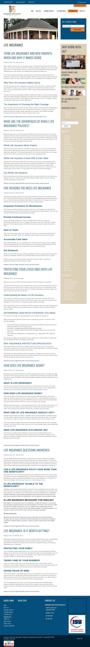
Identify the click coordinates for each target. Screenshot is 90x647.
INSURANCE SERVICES (48, 11)
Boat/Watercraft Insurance (71, 281)
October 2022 (68, 214)
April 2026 (67, 141)
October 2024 (68, 172)
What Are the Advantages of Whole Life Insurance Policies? (29, 123)
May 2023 (67, 202)
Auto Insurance (68, 280)
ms (46, 116)
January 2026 (68, 146)
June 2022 (67, 221)
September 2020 (68, 258)
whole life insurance (44, 183)
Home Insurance (68, 288)
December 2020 (68, 253)
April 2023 (67, 204)
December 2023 (68, 190)
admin (22, 62)
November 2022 (68, 213)
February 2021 (68, 249)
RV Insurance (68, 297)
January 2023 (68, 209)
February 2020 (68, 270)
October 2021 (68, 235)
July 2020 (66, 262)
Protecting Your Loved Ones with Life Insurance (28, 271)
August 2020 (67, 260)
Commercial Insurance (70, 283)
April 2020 (67, 267)
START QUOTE (77, 30)
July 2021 (66, 241)
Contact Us (82, 11)
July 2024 (66, 178)
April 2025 (67, 162)
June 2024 (67, 179)
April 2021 (67, 246)
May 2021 (67, 244)
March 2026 (67, 143)
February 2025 (68, 165)
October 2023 (68, 193)
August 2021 (67, 239)
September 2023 (68, 195)
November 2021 (68, 234)
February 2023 (68, 207)
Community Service (69, 285)
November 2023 (68, 192)
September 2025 (68, 153)
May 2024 (67, 181)
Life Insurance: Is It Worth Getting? (26, 530)
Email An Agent (20, 2)
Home (32, 11)
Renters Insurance (69, 295)
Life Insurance (11, 116)
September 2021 (68, 237)
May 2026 (67, 139)
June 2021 (67, 242)
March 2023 (67, 206)
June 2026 (67, 137)
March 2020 (67, 269)
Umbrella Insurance (69, 299)
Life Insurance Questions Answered (26, 450)
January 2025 (68, 167)
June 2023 (67, 200)
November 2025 (68, 150)
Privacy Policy (7, 623)
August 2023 (67, 197)
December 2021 (68, 232)
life (44, 116)
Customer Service (61, 11)
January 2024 (68, 188)
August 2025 (67, 155)
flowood (20, 116)
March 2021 (67, 248)
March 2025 (67, 164)
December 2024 (68, 169)
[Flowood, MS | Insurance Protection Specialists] (12, 10)
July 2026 (66, 136)
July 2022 (66, 220)
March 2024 (67, 185)
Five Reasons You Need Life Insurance (27, 188)
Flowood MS (21, 183)
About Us (38, 11)
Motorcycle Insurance (70, 294)
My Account (82, 2)
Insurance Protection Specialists (35, 116)
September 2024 (68, 174)
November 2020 (68, 255)
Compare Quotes (79, 5)
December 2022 (68, 211)
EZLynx (40, 637)
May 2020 (67, 265)
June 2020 (67, 263)
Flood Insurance (68, 287)
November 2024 (68, 171)
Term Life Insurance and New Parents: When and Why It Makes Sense (28, 55)
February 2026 (68, 144)
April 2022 (67, 225)
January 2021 (68, 251)
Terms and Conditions (9, 626)
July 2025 (66, 157)
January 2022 (68, 230)
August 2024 (67, 176)
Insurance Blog (73, 11)
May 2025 (67, 160)
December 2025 (68, 148)
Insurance (25, 116)
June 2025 (67, 158)
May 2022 (67, 223)
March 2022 (67, 227)
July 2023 (66, 199)
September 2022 (68, 216)
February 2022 (68, 228)
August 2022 (67, 218)
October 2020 (68, 256)
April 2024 (67, 183)
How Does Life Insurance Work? (24, 365)
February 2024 (68, 186)
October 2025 (68, 151)
